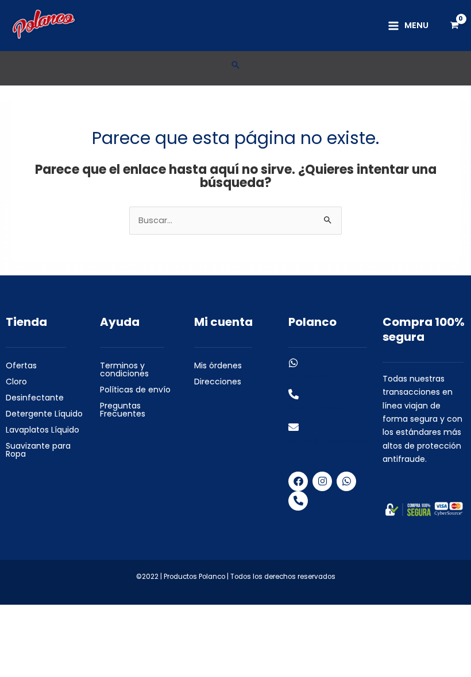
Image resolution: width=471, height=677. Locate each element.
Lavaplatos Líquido (42, 429)
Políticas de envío (135, 389)
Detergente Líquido (44, 413)
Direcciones (217, 381)
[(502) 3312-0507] (293, 362)
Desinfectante (35, 397)
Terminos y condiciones (124, 369)
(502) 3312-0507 (308, 376)
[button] (235, 65)
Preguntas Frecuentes (122, 409)
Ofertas (21, 365)
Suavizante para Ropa (38, 450)
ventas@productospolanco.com (344, 441)
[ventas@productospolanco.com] (293, 427)
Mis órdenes (218, 365)
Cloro (16, 381)
